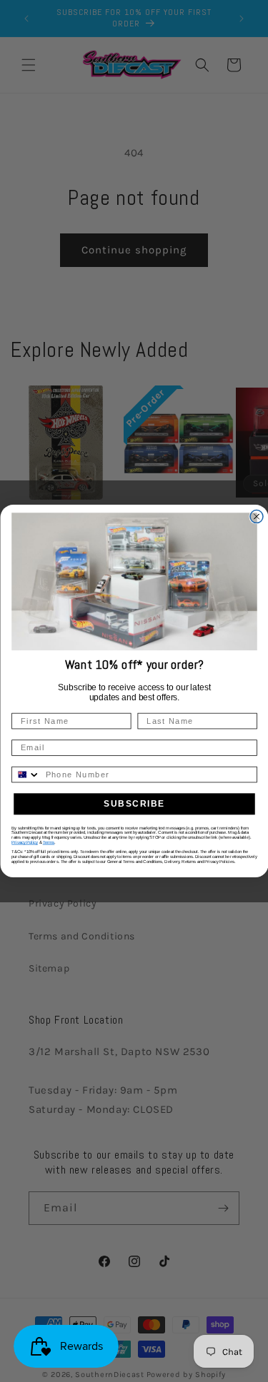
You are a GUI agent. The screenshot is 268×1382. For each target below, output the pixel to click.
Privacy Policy (24, 842)
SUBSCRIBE (133, 804)
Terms (48, 842)
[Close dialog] (256, 516)
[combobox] (26, 774)
